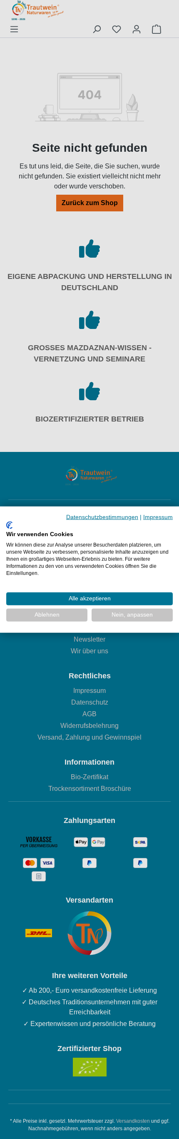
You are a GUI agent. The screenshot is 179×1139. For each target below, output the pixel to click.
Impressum (158, 517)
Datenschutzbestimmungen (102, 517)
